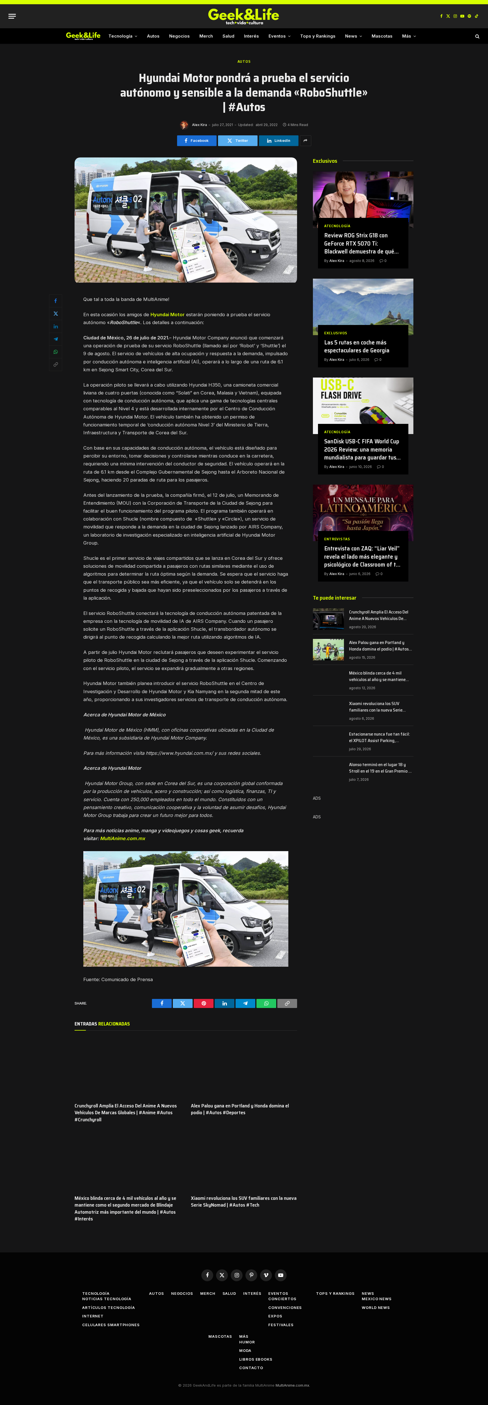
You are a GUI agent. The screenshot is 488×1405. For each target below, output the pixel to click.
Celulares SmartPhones (111, 1324)
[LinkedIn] (55, 326)
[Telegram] (55, 339)
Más (406, 36)
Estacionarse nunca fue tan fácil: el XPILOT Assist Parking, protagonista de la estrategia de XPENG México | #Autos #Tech (379, 737)
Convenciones (285, 1307)
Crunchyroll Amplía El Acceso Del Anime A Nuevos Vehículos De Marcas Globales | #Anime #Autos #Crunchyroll (126, 1112)
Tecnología (120, 36)
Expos (275, 1316)
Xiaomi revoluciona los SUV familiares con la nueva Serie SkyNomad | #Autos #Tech (244, 1202)
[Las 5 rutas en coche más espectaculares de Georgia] (363, 307)
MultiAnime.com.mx (122, 838)
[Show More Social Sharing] (305, 140)
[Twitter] (55, 313)
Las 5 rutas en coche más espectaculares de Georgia (356, 347)
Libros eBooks (256, 1359)
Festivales (280, 1324)
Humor (247, 1342)
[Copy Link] (55, 364)
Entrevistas (337, 539)
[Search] (477, 36)
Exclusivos (335, 333)
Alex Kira (199, 125)
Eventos (277, 36)
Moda (245, 1350)
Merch (206, 36)
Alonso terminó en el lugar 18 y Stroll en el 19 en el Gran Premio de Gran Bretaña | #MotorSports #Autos (381, 768)
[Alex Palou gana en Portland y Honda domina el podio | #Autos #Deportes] (244, 1068)
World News (376, 1307)
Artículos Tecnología (108, 1307)
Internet (93, 1316)
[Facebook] (55, 300)
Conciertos (282, 1298)
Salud (228, 36)
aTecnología (337, 226)
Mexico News (377, 1298)
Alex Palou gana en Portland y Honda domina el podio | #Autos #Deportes (240, 1109)
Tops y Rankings (318, 36)
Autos (153, 36)
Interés (251, 36)
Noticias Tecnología (106, 1298)
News (351, 36)
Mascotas (382, 36)
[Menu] (12, 16)
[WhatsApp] (55, 351)
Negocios (179, 36)
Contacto (251, 1367)
